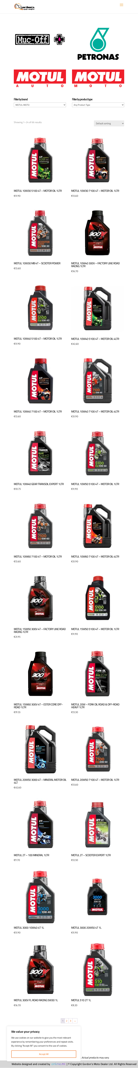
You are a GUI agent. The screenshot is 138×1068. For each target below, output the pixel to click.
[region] (44, 1043)
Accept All (43, 1054)
